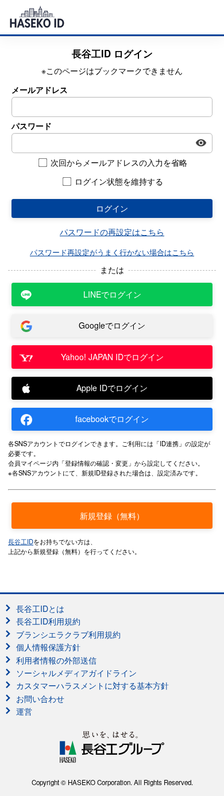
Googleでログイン (112, 325)
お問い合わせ (40, 698)
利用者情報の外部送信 (56, 660)
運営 (24, 711)
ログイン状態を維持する (119, 181)
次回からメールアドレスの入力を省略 (119, 162)
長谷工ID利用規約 (48, 621)
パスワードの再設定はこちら (112, 231)
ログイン (112, 208)
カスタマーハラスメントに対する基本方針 (92, 685)
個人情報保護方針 (48, 647)
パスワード (31, 126)
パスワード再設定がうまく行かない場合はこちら (112, 252)
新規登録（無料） (112, 515)
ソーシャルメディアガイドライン (76, 672)
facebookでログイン (112, 418)
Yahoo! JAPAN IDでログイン (112, 356)
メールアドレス (39, 90)
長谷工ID (20, 541)
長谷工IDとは (40, 608)
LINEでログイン (112, 294)
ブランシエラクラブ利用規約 (68, 634)
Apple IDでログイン (112, 387)
